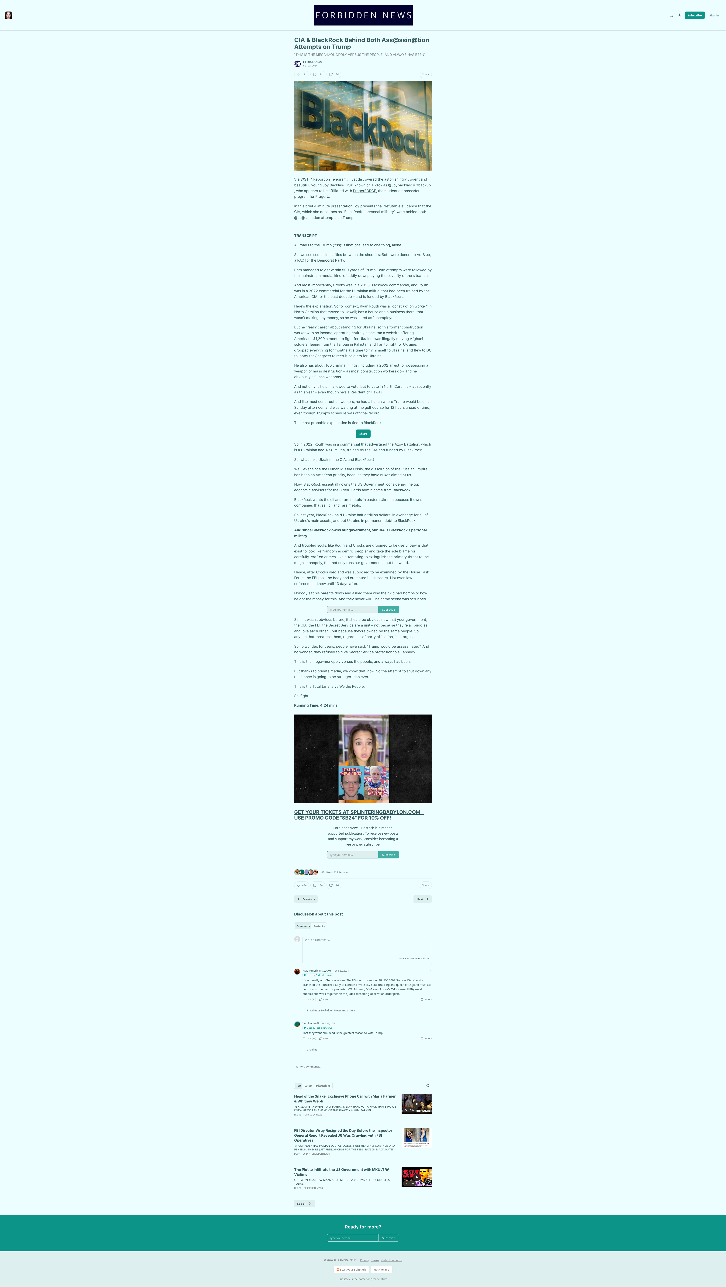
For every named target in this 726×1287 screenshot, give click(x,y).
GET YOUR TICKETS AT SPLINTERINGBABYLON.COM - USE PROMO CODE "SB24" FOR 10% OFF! (359, 815)
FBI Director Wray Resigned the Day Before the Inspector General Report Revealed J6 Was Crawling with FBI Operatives (343, 1135)
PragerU (322, 196)
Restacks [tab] (319, 926)
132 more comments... (307, 1066)
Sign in (714, 15)
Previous (308, 899)
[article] (363, 1107)
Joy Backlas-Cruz (338, 185)
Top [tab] (298, 1085)
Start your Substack (353, 1269)
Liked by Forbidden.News (319, 975)
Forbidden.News (312, 62)
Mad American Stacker (317, 970)
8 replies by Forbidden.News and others (331, 1010)
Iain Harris (309, 1023)
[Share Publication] (679, 15)
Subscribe (695, 15)
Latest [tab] (308, 1085)
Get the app (381, 1269)
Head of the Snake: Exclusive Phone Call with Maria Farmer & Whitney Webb (345, 1098)
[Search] (671, 15)
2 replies (312, 1049)
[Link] (289, 815)
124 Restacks (341, 872)
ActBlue (423, 255)
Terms (375, 1260)
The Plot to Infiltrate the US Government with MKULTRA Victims (341, 1172)
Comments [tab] (303, 926)
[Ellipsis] (430, 970)
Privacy (364, 1260)
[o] (416, 1104)
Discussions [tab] (323, 1085)
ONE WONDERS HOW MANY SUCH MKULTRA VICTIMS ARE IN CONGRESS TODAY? (342, 1181)
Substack (344, 1279)
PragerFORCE (364, 191)
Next (420, 899)
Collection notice (391, 1260)
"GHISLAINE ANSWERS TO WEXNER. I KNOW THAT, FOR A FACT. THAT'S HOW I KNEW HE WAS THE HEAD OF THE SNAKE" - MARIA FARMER (345, 1108)
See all (301, 1203)
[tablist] (310, 926)
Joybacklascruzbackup (411, 185)
